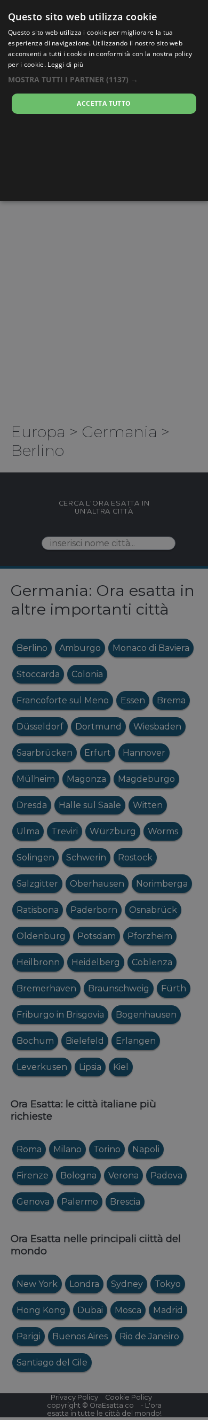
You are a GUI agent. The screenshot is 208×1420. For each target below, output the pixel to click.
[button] (104, 79)
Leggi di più (65, 64)
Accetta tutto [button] (104, 103)
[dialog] (104, 100)
